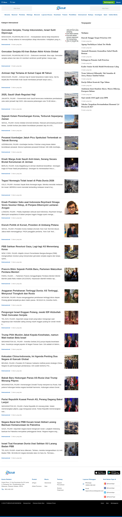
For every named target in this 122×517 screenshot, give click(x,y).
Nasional (14, 14)
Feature (64, 14)
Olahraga (30, 14)
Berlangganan (115, 503)
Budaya (90, 14)
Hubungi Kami (27, 503)
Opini (105, 14)
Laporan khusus (47, 14)
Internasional (82, 14)
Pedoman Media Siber (39, 503)
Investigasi (98, 14)
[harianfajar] (61, 8)
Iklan (108, 503)
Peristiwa (22, 14)
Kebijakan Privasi (52, 503)
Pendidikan (72, 14)
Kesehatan (57, 14)
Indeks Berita (113, 14)
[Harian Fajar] (10, 473)
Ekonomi (37, 14)
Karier (103, 503)
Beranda (7, 14)
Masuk (118, 2)
